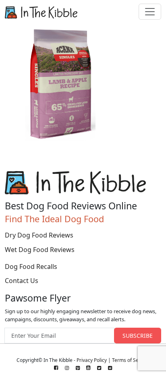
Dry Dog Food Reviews (39, 235)
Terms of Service (130, 360)
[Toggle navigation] (150, 12)
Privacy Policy (92, 360)
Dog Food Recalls (31, 266)
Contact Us (21, 280)
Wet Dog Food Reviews (40, 249)
